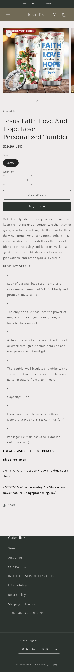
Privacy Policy (17, 585)
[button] (8, 14)
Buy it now (37, 206)
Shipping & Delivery (21, 604)
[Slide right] (46, 100)
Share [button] (12, 505)
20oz (10, 162)
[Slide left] (27, 100)
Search (13, 548)
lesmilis (30, 664)
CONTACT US (17, 567)
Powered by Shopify (46, 664)
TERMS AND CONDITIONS (26, 613)
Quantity (8, 171)
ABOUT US (15, 557)
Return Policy (17, 595)
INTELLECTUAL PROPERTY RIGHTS (31, 576)
